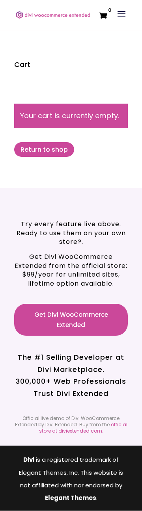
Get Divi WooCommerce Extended (71, 319)
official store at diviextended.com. (83, 427)
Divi (28, 459)
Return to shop (44, 149)
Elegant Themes (70, 498)
